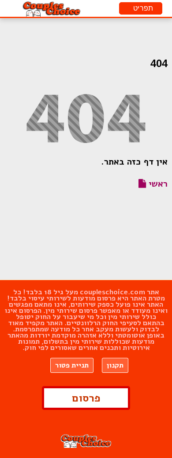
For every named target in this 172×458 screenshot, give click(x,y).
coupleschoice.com (112, 292)
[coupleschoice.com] (51, 8)
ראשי (157, 184)
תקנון (115, 365)
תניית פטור (72, 365)
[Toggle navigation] (140, 8)
